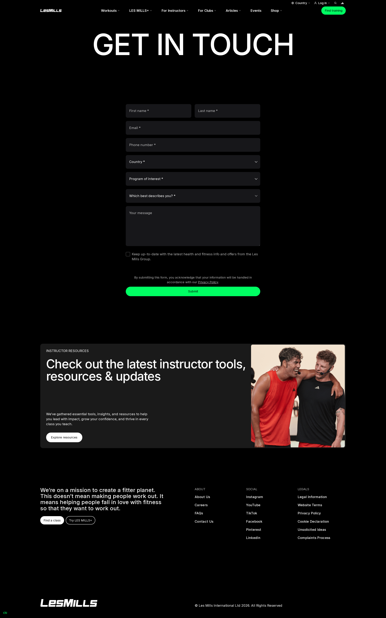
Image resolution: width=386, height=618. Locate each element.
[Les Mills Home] (51, 10)
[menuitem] (110, 10)
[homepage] (68, 603)
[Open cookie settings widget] (5, 612)
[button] (300, 3)
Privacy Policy (208, 282)
